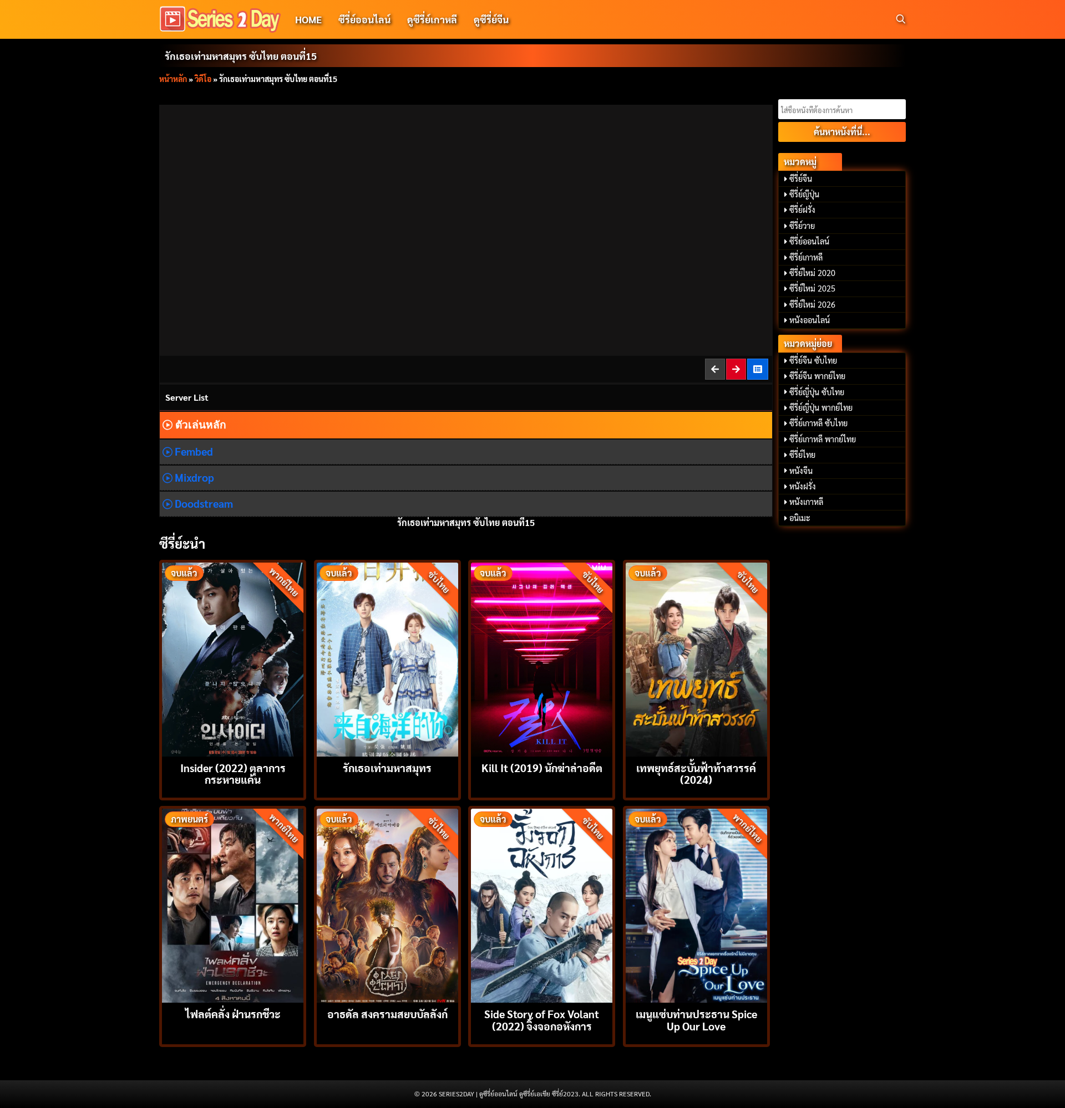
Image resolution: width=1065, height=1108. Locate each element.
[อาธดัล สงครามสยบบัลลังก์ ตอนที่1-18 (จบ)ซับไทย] (387, 904)
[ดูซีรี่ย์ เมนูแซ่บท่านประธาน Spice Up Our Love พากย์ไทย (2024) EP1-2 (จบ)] (696, 904)
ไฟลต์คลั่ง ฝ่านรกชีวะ (233, 1013)
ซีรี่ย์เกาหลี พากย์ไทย (822, 439)
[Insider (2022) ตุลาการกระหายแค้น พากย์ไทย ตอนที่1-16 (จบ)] (232, 658)
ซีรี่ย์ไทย (802, 454)
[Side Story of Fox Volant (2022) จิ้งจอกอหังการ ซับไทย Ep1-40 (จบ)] (541, 904)
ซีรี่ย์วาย (802, 226)
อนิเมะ (799, 518)
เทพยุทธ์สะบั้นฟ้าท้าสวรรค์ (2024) (696, 773)
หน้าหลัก (173, 79)
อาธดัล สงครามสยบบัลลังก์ (387, 1013)
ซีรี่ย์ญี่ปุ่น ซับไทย (816, 392)
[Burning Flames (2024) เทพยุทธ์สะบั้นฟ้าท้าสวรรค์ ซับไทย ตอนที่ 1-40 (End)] (696, 658)
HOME (308, 19)
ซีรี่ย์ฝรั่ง (802, 210)
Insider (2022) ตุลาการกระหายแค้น (233, 773)
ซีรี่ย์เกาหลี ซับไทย (818, 423)
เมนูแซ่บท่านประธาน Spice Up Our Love (696, 1019)
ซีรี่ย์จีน (800, 178)
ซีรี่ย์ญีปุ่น (804, 194)
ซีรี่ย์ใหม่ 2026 (812, 304)
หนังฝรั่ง (802, 486)
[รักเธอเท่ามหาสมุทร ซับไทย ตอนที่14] (715, 369)
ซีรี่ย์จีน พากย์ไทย (817, 376)
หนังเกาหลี (806, 502)
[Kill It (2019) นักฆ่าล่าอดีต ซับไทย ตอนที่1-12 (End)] (541, 658)
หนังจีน (801, 471)
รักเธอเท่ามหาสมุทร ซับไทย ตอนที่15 (241, 55)
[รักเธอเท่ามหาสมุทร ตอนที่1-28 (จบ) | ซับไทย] (758, 369)
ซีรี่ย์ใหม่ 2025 (812, 288)
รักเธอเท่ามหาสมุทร (387, 767)
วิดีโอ (203, 79)
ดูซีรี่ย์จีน (491, 19)
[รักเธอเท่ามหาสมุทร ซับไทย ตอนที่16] (736, 369)
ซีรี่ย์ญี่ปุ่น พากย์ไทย (821, 407)
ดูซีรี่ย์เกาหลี (432, 19)
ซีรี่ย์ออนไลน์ (364, 19)
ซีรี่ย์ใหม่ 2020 (812, 273)
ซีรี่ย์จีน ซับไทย (813, 360)
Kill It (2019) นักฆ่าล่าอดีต (541, 767)
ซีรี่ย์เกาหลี (806, 257)
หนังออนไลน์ (809, 320)
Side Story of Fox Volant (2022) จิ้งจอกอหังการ (541, 1019)
